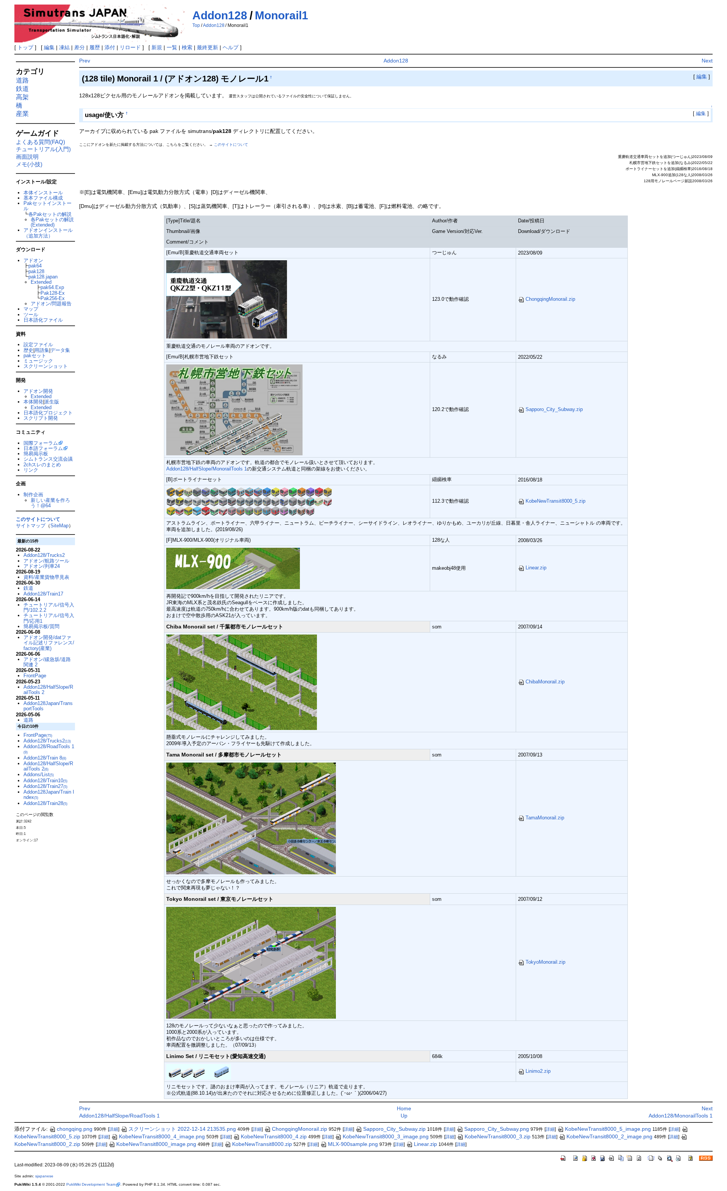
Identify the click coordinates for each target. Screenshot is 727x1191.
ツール (30, 314)
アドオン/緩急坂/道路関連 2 (47, 661)
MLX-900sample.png (353, 1144)
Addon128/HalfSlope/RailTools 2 (48, 689)
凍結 (64, 47)
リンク (30, 470)
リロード (130, 47)
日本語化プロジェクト (48, 413)
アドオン (33, 260)
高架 (22, 97)
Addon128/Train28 (45, 803)
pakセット (34, 355)
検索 (187, 47)
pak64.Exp (52, 287)
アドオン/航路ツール (46, 561)
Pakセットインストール (47, 205)
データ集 (60, 350)
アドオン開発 (38, 391)
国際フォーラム (40, 443)
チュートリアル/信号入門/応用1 (48, 618)
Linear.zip (536, 567)
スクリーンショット (45, 366)
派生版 (51, 402)
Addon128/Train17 (43, 594)
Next (707, 61)
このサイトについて (231, 144)
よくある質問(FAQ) (40, 142)
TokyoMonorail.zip (545, 962)
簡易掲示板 (35, 453)
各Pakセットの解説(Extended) (52, 222)
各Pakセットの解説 (50, 214)
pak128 (36, 271)
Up (404, 1116)
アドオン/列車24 (41, 566)
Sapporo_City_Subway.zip (554, 409)
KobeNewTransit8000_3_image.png (386, 1136)
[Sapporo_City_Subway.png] (234, 409)
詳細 (113, 1129)
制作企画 (33, 494)
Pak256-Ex (53, 298)
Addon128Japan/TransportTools (48, 705)
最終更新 (207, 47)
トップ (25, 47)
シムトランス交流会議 (48, 459)
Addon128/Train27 (45, 786)
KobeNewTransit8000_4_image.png (162, 1136)
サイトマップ (30, 525)
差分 (79, 47)
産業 (22, 113)
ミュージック (38, 361)
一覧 (172, 47)
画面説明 (27, 156)
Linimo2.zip (538, 1071)
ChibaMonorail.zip (545, 682)
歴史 (28, 350)
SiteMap (59, 525)
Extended (41, 282)
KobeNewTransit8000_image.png (156, 1144)
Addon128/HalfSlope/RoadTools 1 (119, 1116)
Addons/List (38, 774)
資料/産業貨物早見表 (46, 577)
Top (196, 25)
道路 (22, 80)
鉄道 (22, 88)
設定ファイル (38, 344)
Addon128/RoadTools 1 (48, 749)
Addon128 (219, 15)
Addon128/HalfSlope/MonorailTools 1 (206, 469)
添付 (110, 47)
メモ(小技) (29, 164)
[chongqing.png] (226, 299)
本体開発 (33, 402)
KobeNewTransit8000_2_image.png (609, 1136)
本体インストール (43, 192)
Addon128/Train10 (45, 780)
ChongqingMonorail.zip (550, 299)
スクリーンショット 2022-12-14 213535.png (182, 1129)
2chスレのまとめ (42, 464)
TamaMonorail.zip (545, 818)
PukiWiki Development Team (90, 1184)
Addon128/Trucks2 (44, 555)
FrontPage (34, 675)
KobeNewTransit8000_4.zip (274, 1136)
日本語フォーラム (43, 448)
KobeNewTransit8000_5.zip (555, 501)
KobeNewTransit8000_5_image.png (608, 1129)
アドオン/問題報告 (51, 303)
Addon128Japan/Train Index (48, 794)
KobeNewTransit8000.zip (262, 1144)
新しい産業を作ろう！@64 (50, 502)
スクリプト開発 (40, 418)
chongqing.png (74, 1129)
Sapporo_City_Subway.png (496, 1129)
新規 (156, 47)
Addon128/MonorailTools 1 (681, 1116)
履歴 (94, 47)
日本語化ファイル (43, 320)
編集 (49, 47)
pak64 (35, 266)
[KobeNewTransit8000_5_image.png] (249, 501)
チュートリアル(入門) (43, 149)
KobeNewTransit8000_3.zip (497, 1136)
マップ (30, 309)
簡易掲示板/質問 (41, 626)
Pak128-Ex (53, 293)
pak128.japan (43, 277)
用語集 (41, 350)
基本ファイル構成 (43, 198)
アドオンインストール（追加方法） (48, 232)
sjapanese (44, 1176)
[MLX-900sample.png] (233, 567)
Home (404, 1108)
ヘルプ (231, 47)
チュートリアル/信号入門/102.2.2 (48, 607)
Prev (84, 61)
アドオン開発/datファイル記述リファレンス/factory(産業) (48, 643)
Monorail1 (281, 15)
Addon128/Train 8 (44, 758)
